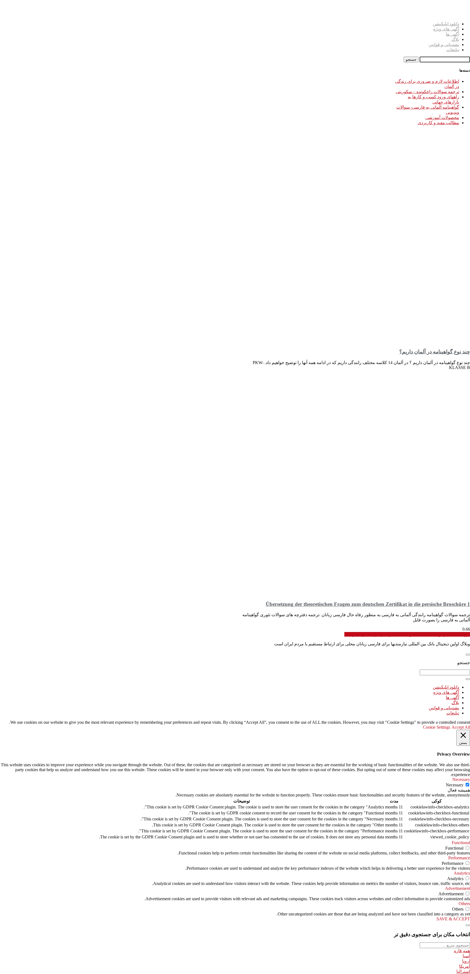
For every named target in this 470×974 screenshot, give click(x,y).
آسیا (466, 956)
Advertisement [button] (457, 888)
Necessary (454, 785)
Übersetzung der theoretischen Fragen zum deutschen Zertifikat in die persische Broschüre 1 (368, 604)
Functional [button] (461, 842)
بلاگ (455, 39)
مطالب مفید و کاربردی (438, 122)
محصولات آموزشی (442, 117)
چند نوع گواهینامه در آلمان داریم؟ (434, 352)
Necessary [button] (461, 779)
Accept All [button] (461, 727)
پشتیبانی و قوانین (444, 44)
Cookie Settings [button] (436, 727)
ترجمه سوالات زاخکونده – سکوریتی (427, 91)
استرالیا (463, 971)
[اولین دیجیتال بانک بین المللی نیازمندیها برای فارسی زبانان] (463, 14)
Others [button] (464, 903)
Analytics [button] (462, 873)
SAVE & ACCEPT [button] (453, 919)
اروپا (466, 961)
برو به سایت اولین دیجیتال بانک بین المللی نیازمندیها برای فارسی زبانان (407, 634)
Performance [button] (459, 858)
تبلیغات (452, 49)
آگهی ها (452, 34)
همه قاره (462, 950)
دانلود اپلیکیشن (446, 24)
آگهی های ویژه (446, 29)
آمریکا (464, 966)
